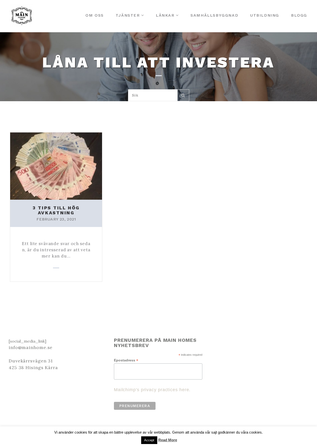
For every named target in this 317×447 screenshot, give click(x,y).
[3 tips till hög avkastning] (56, 165)
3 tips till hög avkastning (56, 210)
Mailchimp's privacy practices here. (152, 389)
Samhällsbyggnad (214, 15)
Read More (167, 440)
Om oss (94, 15)
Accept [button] (149, 440)
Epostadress (126, 360)
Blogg (299, 15)
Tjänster (128, 15)
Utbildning (264, 15)
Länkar (165, 15)
